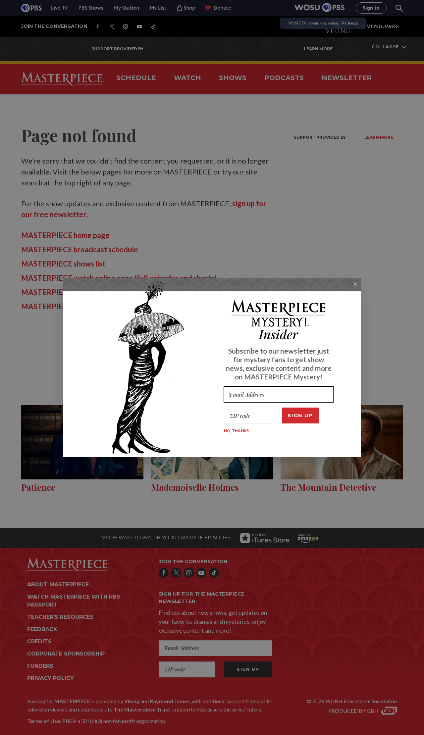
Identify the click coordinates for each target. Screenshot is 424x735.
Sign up (300, 415)
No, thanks (236, 430)
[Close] (355, 284)
